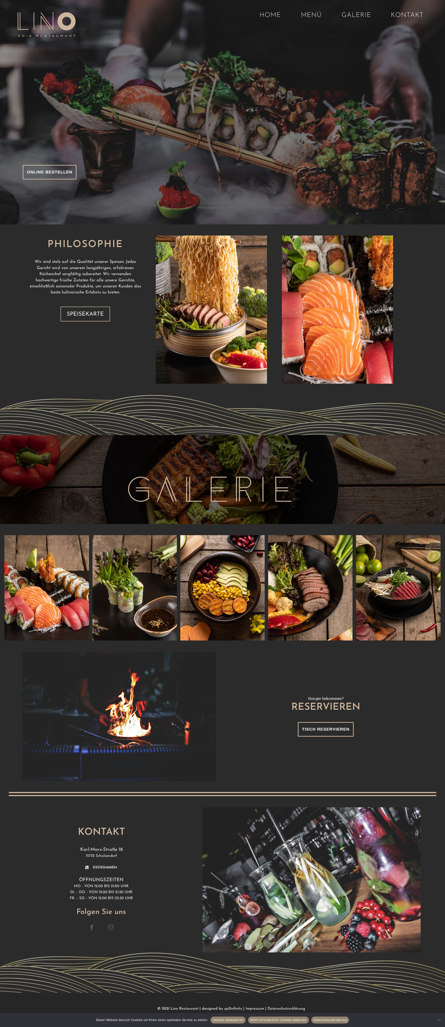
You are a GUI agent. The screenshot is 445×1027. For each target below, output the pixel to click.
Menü (311, 15)
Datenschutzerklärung (286, 1009)
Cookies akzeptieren (228, 1020)
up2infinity (233, 1009)
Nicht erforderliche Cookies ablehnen (278, 1020)
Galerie (356, 15)
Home (270, 15)
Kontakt (407, 15)
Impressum (255, 1009)
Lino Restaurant (184, 1009)
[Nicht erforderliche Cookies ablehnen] (439, 1020)
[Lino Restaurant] (47, 34)
